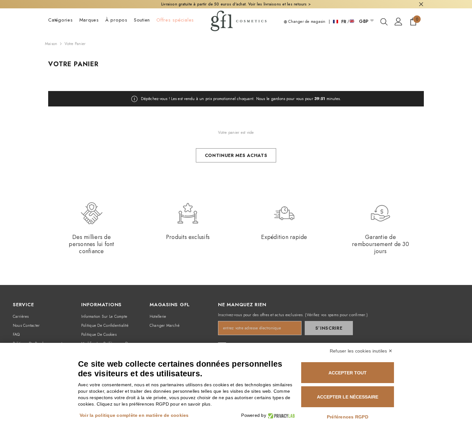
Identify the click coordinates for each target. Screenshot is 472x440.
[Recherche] (384, 21)
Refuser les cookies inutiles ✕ (361, 350)
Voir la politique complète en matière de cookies (134, 415)
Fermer (421, 4)
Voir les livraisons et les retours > (279, 4)
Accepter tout (347, 372)
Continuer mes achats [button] (236, 155)
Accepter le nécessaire (347, 396)
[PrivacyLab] (280, 415)
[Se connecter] (398, 21)
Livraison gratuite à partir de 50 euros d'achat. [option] (236, 4)
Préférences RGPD (347, 416)
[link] (91, 228)
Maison (51, 44)
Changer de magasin (306, 21)
